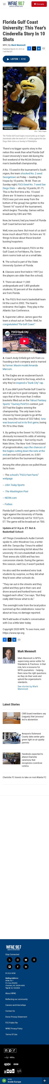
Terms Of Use (11, 1034)
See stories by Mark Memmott (28, 687)
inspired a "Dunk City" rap (29, 382)
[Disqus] (24, 832)
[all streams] (45, 1080)
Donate (40, 4)
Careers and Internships (15, 1005)
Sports (15, 485)
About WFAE (10, 993)
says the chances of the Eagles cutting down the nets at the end (24, 451)
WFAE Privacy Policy (13, 1029)
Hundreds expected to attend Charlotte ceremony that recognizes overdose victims (32, 760)
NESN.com (11, 497)
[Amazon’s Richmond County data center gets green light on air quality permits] (11, 738)
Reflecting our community (16, 999)
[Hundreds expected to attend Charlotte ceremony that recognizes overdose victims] (11, 758)
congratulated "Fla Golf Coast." (19, 324)
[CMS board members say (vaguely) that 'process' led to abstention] (11, 718)
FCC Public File (11, 1023)
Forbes (8, 504)
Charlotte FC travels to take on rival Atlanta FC (24, 777)
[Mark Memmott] (9, 655)
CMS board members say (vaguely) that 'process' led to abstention (34, 716)
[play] (4, 1080)
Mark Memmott (18, 45)
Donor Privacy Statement (16, 1017)
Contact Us (10, 1011)
